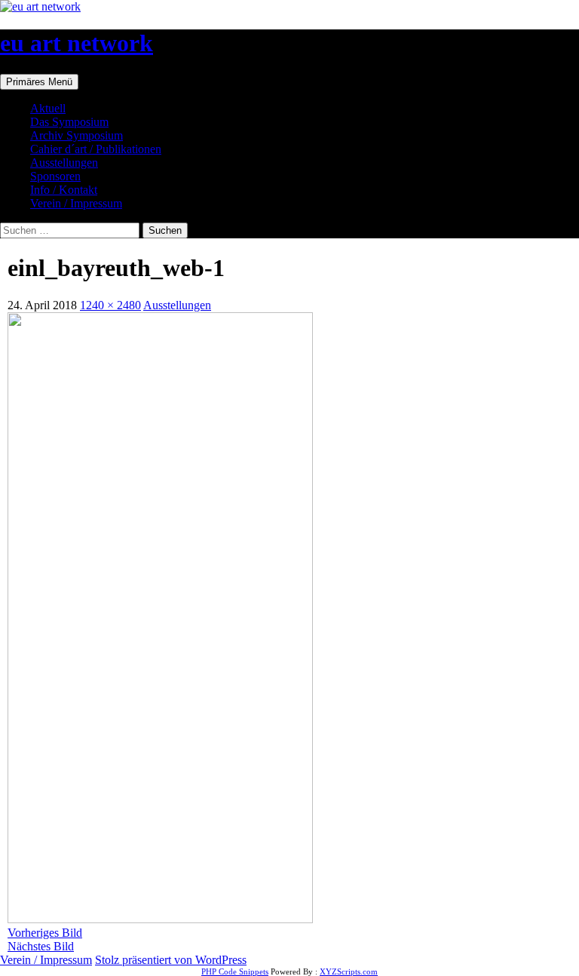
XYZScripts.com (349, 971)
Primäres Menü (39, 81)
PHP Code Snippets (234, 971)
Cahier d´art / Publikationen (95, 149)
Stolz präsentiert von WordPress (171, 959)
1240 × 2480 (110, 305)
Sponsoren (55, 176)
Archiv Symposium (76, 135)
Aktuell (48, 108)
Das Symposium (69, 121)
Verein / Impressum (76, 203)
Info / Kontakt (63, 189)
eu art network (76, 43)
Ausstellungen (64, 162)
